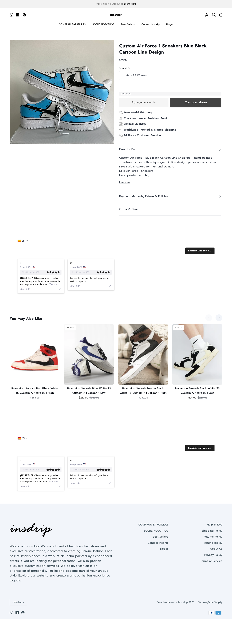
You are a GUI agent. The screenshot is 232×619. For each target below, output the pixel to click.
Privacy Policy (213, 555)
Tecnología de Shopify (210, 602)
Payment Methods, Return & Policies (143, 196)
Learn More (130, 3)
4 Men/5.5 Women (135, 75)
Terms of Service (211, 561)
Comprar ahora (196, 102)
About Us (216, 549)
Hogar (164, 549)
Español (17, 602)
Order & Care (128, 209)
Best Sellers (160, 537)
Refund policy (213, 543)
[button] (200, 251)
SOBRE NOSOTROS (156, 531)
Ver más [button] (53, 284)
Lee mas (124, 182)
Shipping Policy (212, 531)
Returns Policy (213, 537)
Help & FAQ (214, 525)
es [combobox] (23, 240)
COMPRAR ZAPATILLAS (153, 525)
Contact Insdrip (158, 543)
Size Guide (126, 94)
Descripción (127, 149)
